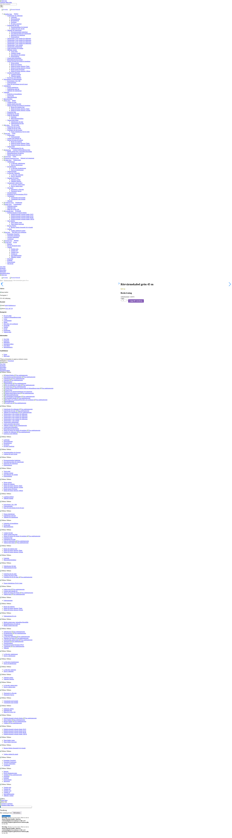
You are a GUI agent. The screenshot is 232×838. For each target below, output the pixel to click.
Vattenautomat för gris (17, 148)
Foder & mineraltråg (13, 115)
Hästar (5, 322)
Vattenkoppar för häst (17, 122)
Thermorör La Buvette (17, 189)
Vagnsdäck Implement (13, 235)
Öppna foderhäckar (12, 87)
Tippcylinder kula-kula (17, 224)
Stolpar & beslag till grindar (15, 140)
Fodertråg (6, 92)
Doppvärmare (11, 262)
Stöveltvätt (10, 263)
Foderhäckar (7, 86)
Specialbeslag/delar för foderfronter (21, 33)
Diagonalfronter (15, 19)
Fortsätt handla (6, 816)
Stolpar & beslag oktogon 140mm (20, 71)
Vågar (10, 390)
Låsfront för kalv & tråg (17, 28)
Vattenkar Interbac (16, 181)
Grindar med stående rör (14, 138)
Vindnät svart (14, 252)
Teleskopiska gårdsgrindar (14, 46)
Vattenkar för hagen (12, 178)
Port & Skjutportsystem (14, 245)
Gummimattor (8, 320)
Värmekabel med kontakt (18, 197)
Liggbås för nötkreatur (13, 73)
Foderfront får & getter (13, 127)
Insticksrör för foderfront (18, 35)
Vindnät (9, 247)
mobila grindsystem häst (14, 104)
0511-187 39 (9, 308)
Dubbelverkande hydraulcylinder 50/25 (22, 214)
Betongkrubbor (8, 99)
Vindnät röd (14, 250)
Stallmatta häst (11, 207)
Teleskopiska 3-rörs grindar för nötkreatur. (19, 40)
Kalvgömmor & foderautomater (13, 79)
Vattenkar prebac (15, 179)
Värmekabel (10, 196)
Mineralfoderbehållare (17, 118)
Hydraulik (6, 325)
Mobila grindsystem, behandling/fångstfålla (19, 151)
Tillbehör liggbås (15, 76)
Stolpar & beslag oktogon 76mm (20, 66)
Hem (1, 280)
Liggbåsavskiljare (16, 74)
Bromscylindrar (11, 226)
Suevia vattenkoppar (17, 165)
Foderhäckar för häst (13, 113)
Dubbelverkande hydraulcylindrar (17, 212)
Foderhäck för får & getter (14, 130)
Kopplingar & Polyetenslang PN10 (17, 194)
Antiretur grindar (15, 53)
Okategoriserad (8, 280)
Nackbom (13, 22)
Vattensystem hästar (12, 120)
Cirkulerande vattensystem (14, 183)
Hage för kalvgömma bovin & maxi (17, 84)
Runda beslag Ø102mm (17, 69)
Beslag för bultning (16, 64)
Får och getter (8, 315)
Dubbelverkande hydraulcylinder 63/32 (22, 216)
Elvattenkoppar (11, 166)
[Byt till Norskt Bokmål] (15, 9)
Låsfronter (14, 17)
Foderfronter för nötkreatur (15, 15)
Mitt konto (7, 356)
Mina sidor (9, 2)
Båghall (12, 401)
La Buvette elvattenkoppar (18, 168)
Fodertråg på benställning (14, 94)
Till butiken (16, 813)
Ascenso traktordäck (13, 237)
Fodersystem (10, 135)
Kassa (5, 354)
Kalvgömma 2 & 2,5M (13, 81)
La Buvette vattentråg (17, 175)
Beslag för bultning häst (17, 107)
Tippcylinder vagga (16, 222)
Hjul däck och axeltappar (11, 324)
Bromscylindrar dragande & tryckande (22, 227)
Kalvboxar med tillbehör (14, 77)
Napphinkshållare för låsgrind (19, 27)
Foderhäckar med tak (13, 89)
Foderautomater (11, 82)
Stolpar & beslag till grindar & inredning (18, 61)
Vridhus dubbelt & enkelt (18, 230)
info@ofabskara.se (10, 305)
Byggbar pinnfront (16, 24)
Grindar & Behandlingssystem (12, 317)
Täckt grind (14, 51)
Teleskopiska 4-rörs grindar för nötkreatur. (19, 42)
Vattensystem (11, 146)
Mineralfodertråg (12, 97)
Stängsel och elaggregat (25, 391)
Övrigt (5, 329)
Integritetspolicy (8, 347)
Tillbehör (9, 201)
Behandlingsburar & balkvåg (15, 153)
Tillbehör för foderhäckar (14, 90)
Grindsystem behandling (14, 58)
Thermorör (10, 188)
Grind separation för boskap (15, 48)
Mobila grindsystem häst (14, 155)
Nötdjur (6, 327)
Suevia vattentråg (16, 176)
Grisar (5, 319)
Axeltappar (10, 239)
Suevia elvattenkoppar (17, 170)
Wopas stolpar (15, 63)
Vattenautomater (11, 171)
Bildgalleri (3, 271)
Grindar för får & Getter (14, 128)
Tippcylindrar (11, 221)
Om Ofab (2, 266)
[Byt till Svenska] (5, 9)
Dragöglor (10, 259)
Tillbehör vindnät (16, 257)
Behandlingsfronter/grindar (15, 59)
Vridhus (9, 229)
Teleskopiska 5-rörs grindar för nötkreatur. (19, 43)
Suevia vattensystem (16, 186)
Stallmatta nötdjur (12, 206)
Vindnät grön (14, 249)
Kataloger (3, 268)
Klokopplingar (15, 37)
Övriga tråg (10, 95)
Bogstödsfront (15, 20)
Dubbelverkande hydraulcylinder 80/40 (22, 217)
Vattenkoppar (11, 161)
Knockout (11, 361)
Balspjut (9, 244)
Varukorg (3, 2)
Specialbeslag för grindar (18, 55)
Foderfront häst (11, 112)
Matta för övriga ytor (13, 209)
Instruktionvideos (5, 273)
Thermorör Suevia (16, 191)
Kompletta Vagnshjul (13, 234)
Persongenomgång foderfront (19, 32)
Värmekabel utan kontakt (18, 199)
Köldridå (9, 260)
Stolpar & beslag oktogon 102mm (20, 68)
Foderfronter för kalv (13, 25)
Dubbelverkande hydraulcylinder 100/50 (22, 219)
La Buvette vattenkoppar (18, 163)
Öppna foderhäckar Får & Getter (20, 131)
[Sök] (1, 6)
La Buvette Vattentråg (13, 173)
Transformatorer (11, 192)
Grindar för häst (11, 102)
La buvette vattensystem (18, 184)
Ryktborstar (7, 330)
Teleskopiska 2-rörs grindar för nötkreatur (19, 38)
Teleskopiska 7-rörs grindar (15, 45)
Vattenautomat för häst (17, 123)
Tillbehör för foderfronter (14, 30)
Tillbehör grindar (12, 50)
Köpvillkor (3, 270)
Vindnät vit (14, 254)
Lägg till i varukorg (136, 301)
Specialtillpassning (16, 255)
